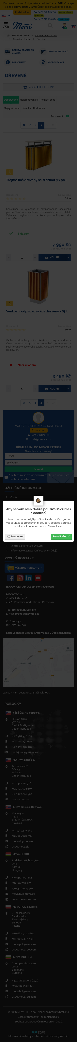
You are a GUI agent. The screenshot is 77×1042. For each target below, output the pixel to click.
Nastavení (17, 536)
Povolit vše (59, 536)
